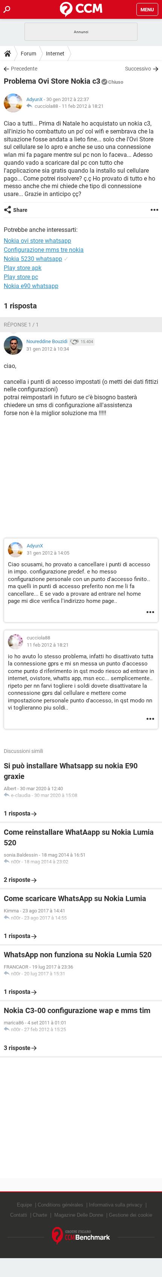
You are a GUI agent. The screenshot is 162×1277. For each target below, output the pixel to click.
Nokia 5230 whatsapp (33, 258)
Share (20, 210)
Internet (55, 54)
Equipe (24, 1205)
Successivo (138, 69)
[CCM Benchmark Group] (81, 1236)
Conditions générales (60, 1205)
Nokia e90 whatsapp (31, 286)
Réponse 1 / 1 (21, 325)
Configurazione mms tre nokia (44, 249)
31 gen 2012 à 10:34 (47, 349)
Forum (28, 54)
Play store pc (21, 277)
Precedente (24, 69)
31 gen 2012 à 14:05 (48, 553)
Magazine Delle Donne (78, 1215)
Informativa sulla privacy (115, 1205)
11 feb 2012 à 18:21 (83, 106)
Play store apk (22, 267)
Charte (40, 1215)
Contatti (18, 1215)
